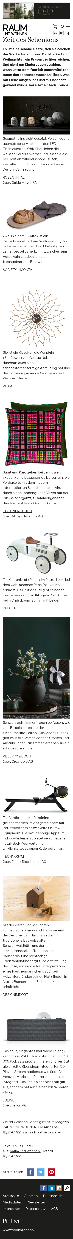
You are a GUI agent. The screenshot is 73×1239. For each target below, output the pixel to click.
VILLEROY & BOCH (17, 756)
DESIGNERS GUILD (17, 511)
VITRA (7, 386)
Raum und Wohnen (25, 1151)
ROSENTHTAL (14, 177)
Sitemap (31, 1196)
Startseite (11, 1196)
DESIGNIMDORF (15, 995)
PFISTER (9, 608)
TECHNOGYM (13, 856)
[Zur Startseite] (15, 29)
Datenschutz (36, 1209)
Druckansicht (53, 1196)
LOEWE (8, 1100)
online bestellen (49, 1132)
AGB (54, 1209)
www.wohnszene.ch (18, 1230)
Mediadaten (12, 1202)
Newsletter (36, 1202)
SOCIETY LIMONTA (17, 270)
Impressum (11, 1209)
